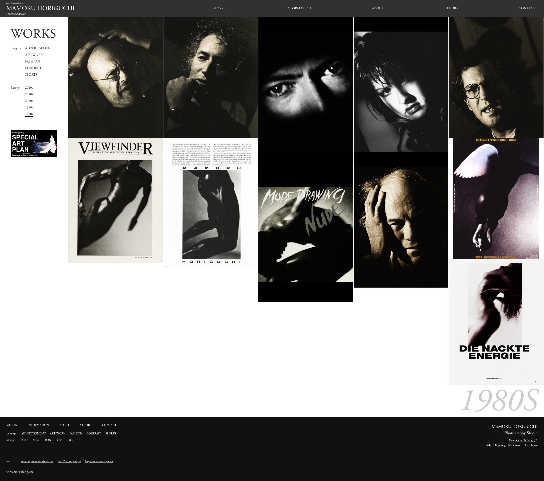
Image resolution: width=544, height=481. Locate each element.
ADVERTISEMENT (39, 48)
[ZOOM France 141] (210, 203)
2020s (29, 87)
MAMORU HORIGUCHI (40, 8)
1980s (29, 114)
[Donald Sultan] (496, 77)
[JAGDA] (496, 198)
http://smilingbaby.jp (69, 461)
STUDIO (451, 8)
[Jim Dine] (115, 77)
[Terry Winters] (210, 77)
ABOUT (378, 8)
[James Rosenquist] (401, 227)
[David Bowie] (305, 92)
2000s (29, 101)
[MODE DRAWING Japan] (305, 234)
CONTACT (527, 8)
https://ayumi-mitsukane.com (37, 461)
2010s (29, 94)
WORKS (219, 8)
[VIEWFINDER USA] (115, 200)
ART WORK (34, 55)
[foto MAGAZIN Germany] (496, 322)
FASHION (32, 61)
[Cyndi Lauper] (401, 92)
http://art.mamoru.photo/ (99, 461)
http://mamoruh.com (14, 3)
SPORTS (31, 74)
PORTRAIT (33, 68)
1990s (29, 107)
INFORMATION (298, 8)
